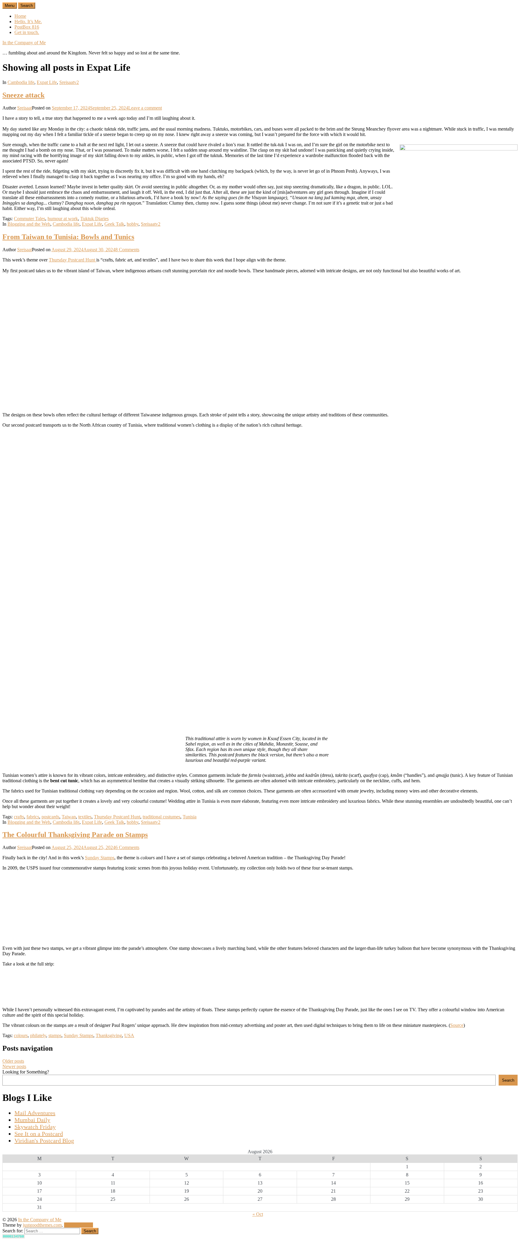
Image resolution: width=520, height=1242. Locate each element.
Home (20, 16)
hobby (132, 224)
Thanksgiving (109, 1035)
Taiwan (69, 816)
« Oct (257, 1214)
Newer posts (14, 1066)
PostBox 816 (26, 26)
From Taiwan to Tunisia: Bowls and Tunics (68, 237)
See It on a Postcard (38, 1133)
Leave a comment (145, 107)
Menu (9, 5)
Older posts (13, 1061)
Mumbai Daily (32, 1120)
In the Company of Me (24, 42)
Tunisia (190, 816)
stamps (54, 1035)
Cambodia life (21, 82)
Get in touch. (26, 32)
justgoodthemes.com (42, 1225)
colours (21, 1035)
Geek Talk (114, 224)
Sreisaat (24, 107)
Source (456, 1025)
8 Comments (127, 249)
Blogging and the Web (29, 224)
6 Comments (127, 847)
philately (38, 1035)
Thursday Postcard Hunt (72, 259)
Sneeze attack (23, 95)
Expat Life (47, 82)
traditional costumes (161, 816)
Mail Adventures (34, 1113)
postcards (50, 816)
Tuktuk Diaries (94, 218)
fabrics (32, 816)
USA (129, 1035)
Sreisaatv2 (69, 82)
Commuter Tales (29, 218)
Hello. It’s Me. (28, 21)
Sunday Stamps (99, 857)
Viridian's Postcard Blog (44, 1140)
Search (508, 1080)
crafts (19, 816)
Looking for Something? (25, 1071)
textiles (84, 816)
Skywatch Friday (35, 1126)
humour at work (63, 218)
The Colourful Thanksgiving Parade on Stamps (75, 835)
